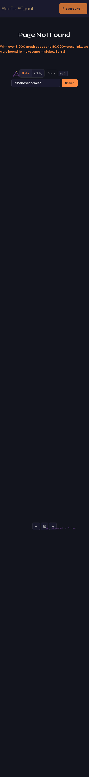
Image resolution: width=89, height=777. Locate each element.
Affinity (38, 73)
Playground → (73, 8)
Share (51, 73)
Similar (26, 73)
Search (69, 83)
